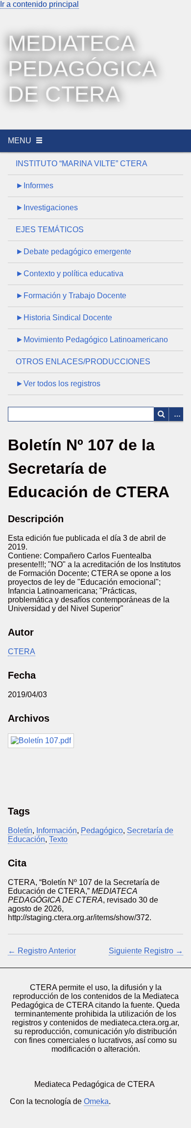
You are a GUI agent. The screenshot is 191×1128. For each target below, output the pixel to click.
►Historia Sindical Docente (64, 317)
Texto (58, 839)
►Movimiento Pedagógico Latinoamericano (92, 339)
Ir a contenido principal (39, 4)
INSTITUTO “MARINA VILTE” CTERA (81, 163)
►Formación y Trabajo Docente (71, 295)
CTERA (21, 651)
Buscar (161, 414)
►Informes (34, 185)
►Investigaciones (47, 207)
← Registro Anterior (42, 951)
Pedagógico (102, 830)
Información (56, 830)
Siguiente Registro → (146, 951)
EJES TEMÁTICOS (50, 229)
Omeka (96, 1101)
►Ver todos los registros (58, 383)
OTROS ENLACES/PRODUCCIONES (83, 361)
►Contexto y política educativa (69, 273)
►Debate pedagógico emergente (73, 251)
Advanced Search (175, 414)
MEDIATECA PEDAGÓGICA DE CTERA (82, 69)
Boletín (20, 830)
